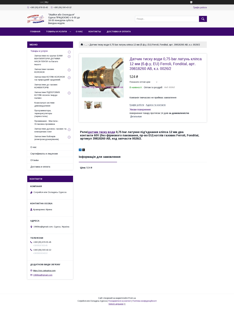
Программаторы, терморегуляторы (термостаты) (43, 113)
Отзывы (34, 160)
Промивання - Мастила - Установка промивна (46, 122)
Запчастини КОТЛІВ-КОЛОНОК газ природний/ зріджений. (49, 78)
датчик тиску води (101, 132)
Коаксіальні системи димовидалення (44, 104)
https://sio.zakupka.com (44, 270)
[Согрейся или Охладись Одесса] (35, 22)
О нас (79, 31)
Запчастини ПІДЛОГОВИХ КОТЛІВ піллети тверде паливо (47, 95)
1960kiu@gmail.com (42, 275)
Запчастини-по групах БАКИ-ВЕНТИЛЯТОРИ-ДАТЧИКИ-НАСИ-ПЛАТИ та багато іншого (48, 60)
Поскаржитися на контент (119, 301)
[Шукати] (203, 19)
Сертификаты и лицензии (44, 153)
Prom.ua (132, 298)
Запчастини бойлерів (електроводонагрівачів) (46, 137)
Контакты (95, 31)
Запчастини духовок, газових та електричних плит (50, 130)
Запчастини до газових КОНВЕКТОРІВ (45, 86)
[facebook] (80, 150)
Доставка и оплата (119, 31)
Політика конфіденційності (144, 301)
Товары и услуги (56, 31)
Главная (35, 31)
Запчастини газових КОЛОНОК (44, 70)
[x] (83, 150)
